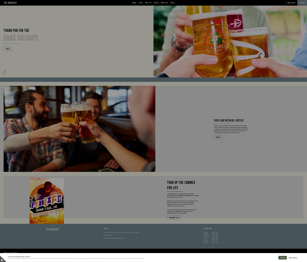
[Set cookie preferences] (3, 259)
